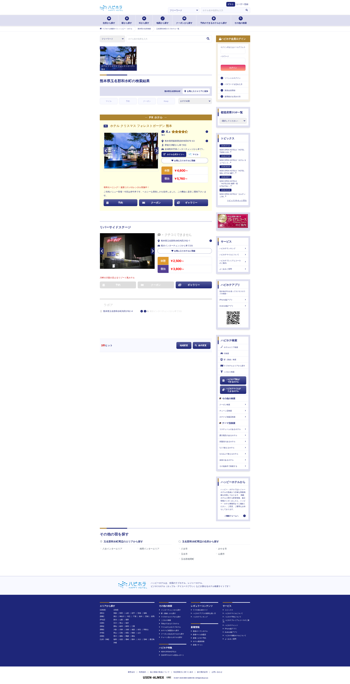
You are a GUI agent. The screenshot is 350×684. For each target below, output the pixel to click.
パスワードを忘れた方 (233, 84)
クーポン (147, 101)
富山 (121, 623)
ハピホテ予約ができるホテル (233, 380)
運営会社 (131, 672)
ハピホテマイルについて (229, 254)
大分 (139, 639)
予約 (128, 101)
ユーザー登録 (242, 4)
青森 (115, 613)
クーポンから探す (184, 23)
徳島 (121, 636)
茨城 (146, 616)
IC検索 (226, 353)
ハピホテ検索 (229, 340)
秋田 (121, 613)
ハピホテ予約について (233, 617)
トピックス (227, 138)
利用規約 (142, 672)
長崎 (127, 639)
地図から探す (162, 23)
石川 (115, 623)
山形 (127, 613)
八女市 (184, 548)
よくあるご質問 (225, 269)
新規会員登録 (230, 90)
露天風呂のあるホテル (228, 435)
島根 (133, 633)
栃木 (140, 616)
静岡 (127, 626)
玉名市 (184, 553)
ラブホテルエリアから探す (234, 366)
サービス (226, 241)
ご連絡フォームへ (231, 516)
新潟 (115, 620)
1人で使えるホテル (226, 448)
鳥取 (127, 633)
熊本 (133, 639)
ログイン (233, 68)
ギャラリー (191, 202)
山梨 (121, 620)
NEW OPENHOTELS (168, 652)
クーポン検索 (224, 404)
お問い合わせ (217, 672)
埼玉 (128, 616)
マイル (109, 101)
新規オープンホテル (200, 631)
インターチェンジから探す (171, 610)
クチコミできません (178, 234)
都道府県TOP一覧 (232, 112)
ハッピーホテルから (233, 482)
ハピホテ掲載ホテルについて (235, 635)
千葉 (134, 616)
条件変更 (202, 345)
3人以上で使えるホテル (228, 454)
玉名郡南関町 (187, 559)
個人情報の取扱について (160, 672)
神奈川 (121, 616)
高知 (133, 636)
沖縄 (115, 643)
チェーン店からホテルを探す (171, 637)
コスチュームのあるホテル (230, 429)
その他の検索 (240, 23)
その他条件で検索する (228, 466)
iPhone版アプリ (225, 300)
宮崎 (145, 639)
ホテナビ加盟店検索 (227, 417)
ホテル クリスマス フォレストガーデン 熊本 (141, 126)
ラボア (108, 305)
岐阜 (121, 626)
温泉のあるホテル (226, 460)
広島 (121, 633)
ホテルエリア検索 (231, 347)
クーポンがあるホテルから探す (172, 634)
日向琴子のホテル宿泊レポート (172, 655)
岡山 (115, 633)
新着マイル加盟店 (199, 635)
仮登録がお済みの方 (233, 96)
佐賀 (121, 639)
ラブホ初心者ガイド (200, 610)
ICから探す (144, 23)
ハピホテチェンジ (231, 625)
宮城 (139, 613)
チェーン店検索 (225, 411)
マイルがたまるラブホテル (171, 627)
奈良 (139, 629)
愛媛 (127, 636)
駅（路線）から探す (168, 613)
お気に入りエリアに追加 (197, 91)
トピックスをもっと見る (237, 200)
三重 (133, 626)
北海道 (115, 610)
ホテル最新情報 (198, 641)
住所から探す (109, 23)
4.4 (168, 132)
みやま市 (222, 548)
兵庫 (121, 629)
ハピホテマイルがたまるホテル (233, 389)
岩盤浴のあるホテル (227, 441)
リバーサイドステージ (115, 227)
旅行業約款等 (202, 672)
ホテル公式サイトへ (175, 154)
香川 (115, 636)
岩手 (133, 613)
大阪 (115, 629)
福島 (145, 613)
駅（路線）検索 (230, 359)
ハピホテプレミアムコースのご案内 (230, 261)
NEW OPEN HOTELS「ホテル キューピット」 (233, 159)
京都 (127, 629)
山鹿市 (221, 553)
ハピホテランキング (227, 248)
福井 (127, 623)
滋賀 (133, 629)
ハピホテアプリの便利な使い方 (204, 613)
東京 (115, 616)
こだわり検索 (229, 372)
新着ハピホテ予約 (199, 638)
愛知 (115, 626)
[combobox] (222, 10)
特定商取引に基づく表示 (183, 672)
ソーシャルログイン (233, 78)
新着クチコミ (198, 645)
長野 (127, 620)
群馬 (152, 616)
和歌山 (146, 629)
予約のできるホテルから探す (213, 23)
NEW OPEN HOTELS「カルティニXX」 (233, 193)
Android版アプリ (226, 306)
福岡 (115, 639)
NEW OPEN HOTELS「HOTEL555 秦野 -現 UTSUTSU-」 (229, 181)
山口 (139, 633)
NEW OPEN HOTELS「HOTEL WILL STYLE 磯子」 (232, 170)
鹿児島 (152, 639)
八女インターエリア (112, 548)
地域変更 (184, 345)
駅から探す (127, 23)
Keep (166, 101)
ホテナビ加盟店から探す (170, 630)
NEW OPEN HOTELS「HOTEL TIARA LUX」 (232, 149)
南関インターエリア (149, 548)
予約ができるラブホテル (170, 624)
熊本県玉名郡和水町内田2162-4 (118, 311)
